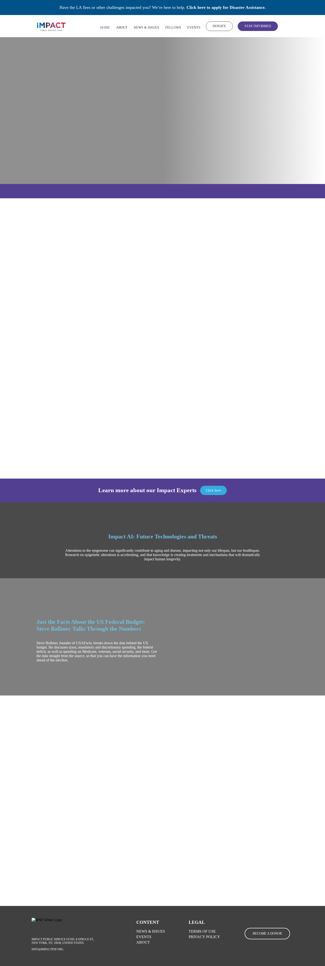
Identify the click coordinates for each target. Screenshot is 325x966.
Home (105, 27)
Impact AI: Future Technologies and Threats (162, 536)
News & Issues (146, 27)
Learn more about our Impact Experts (147, 490)
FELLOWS (173, 27)
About (122, 27)
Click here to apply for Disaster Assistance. (226, 7)
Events (193, 27)
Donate (219, 26)
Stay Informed (258, 26)
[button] (228, 642)
